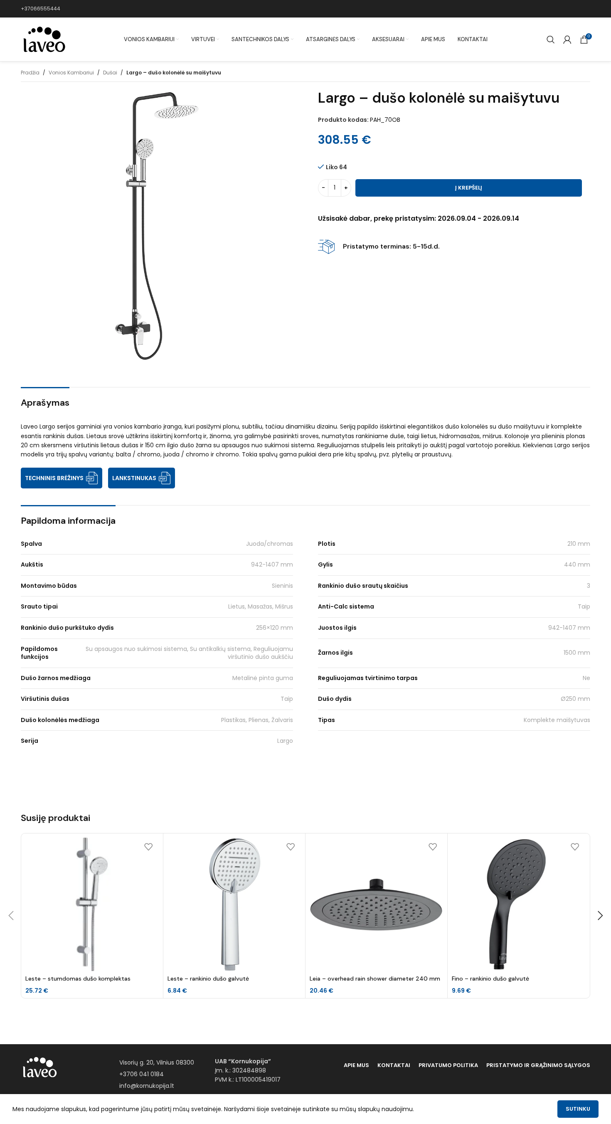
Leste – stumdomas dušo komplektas (78, 978)
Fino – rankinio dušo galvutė (490, 978)
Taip (584, 606)
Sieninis (282, 586)
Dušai (110, 72)
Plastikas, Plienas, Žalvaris (257, 720)
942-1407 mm (272, 564)
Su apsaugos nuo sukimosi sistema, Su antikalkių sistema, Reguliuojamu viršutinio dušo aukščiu (189, 653)
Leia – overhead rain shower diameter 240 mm (375, 978)
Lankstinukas (134, 478)
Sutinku (578, 1109)
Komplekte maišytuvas (557, 720)
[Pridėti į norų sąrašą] (148, 847)
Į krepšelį (468, 188)
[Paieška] (550, 39)
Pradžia (30, 72)
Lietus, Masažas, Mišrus (260, 606)
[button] (10, 915)
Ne (586, 678)
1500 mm (577, 652)
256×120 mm (274, 628)
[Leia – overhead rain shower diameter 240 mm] (376, 904)
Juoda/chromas (269, 544)
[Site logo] (44, 39)
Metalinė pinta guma (262, 678)
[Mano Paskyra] (567, 39)
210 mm (578, 544)
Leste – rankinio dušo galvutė (208, 978)
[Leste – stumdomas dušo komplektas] (92, 904)
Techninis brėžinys (54, 478)
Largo (285, 741)
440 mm (577, 564)
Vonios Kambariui (71, 72)
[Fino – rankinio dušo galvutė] (518, 904)
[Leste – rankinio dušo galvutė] (234, 904)
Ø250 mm (575, 699)
